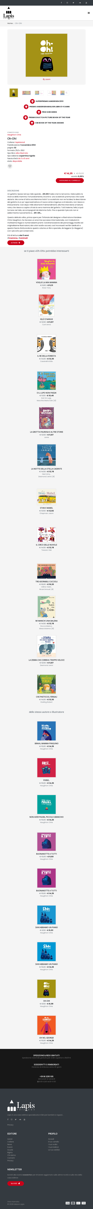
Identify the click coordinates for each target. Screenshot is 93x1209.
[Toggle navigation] (88, 13)
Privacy (10, 1125)
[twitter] (74, 3)
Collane (10, 1142)
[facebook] (62, 3)
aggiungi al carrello (69, 180)
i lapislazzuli (20, 142)
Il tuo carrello (53, 1142)
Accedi (51, 1139)
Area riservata (13, 1201)
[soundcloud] (80, 3)
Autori (9, 1139)
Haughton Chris (14, 134)
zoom (47, 79)
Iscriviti (14, 1183)
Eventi (9, 1147)
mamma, (12, 238)
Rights (10, 1152)
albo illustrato (22, 153)
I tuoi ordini (52, 1144)
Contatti (11, 1158)
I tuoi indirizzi (53, 1147)
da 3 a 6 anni (23, 158)
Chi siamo (11, 1155)
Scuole (10, 1150)
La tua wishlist (54, 1150)
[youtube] (87, 3)
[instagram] (68, 3)
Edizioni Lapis (19, 1204)
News (9, 1144)
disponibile (17, 161)
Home (10, 23)
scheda (14, 242)
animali (23, 238)
